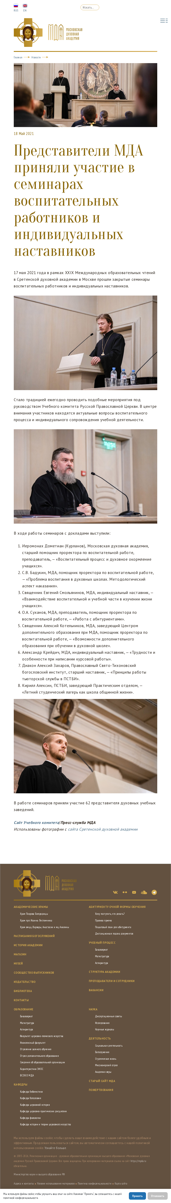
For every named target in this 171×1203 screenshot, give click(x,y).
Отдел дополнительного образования (39, 1056)
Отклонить (157, 1196)
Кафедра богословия (30, 1098)
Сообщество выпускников (34, 973)
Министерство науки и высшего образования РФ (39, 1174)
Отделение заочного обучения (36, 1049)
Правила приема (103, 920)
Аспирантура (101, 963)
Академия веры (103, 1072)
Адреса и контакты (24, 1183)
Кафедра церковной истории (35, 1105)
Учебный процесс (102, 943)
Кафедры (21, 1084)
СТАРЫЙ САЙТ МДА (102, 1081)
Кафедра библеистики (31, 1091)
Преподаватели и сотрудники (112, 981)
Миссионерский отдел (106, 1065)
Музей (18, 963)
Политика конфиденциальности (95, 1183)
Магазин (20, 954)
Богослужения (102, 1052)
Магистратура (102, 956)
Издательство (25, 982)
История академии (28, 945)
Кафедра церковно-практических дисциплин (43, 1111)
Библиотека (23, 991)
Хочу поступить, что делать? (110, 914)
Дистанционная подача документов (114, 933)
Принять (137, 1196)
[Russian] (16, 5)
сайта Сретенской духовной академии (103, 829)
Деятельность (100, 1038)
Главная (18, 57)
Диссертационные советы (108, 1016)
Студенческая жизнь (105, 1059)
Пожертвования (101, 1090)
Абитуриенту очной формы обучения (117, 907)
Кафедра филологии (30, 1118)
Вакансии (96, 990)
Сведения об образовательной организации (42, 1062)
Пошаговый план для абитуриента (113, 927)
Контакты (21, 1000)
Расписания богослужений (34, 936)
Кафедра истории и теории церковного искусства (45, 1124)
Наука (93, 1009)
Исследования (102, 1023)
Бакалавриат (101, 949)
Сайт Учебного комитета (36, 822)
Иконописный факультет (32, 1043)
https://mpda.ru (138, 1161)
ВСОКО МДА (27, 1075)
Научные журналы (104, 1029)
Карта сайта (121, 1183)
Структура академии (104, 972)
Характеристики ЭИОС (31, 1069)
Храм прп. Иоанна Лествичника (36, 920)
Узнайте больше (55, 1148)
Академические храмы (31, 907)
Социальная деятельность (108, 1045)
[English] (25, 5)
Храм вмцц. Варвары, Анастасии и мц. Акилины (44, 927)
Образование (23, 1009)
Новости (36, 57)
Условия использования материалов (55, 1183)
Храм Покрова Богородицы (34, 914)
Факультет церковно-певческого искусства (41, 1036)
